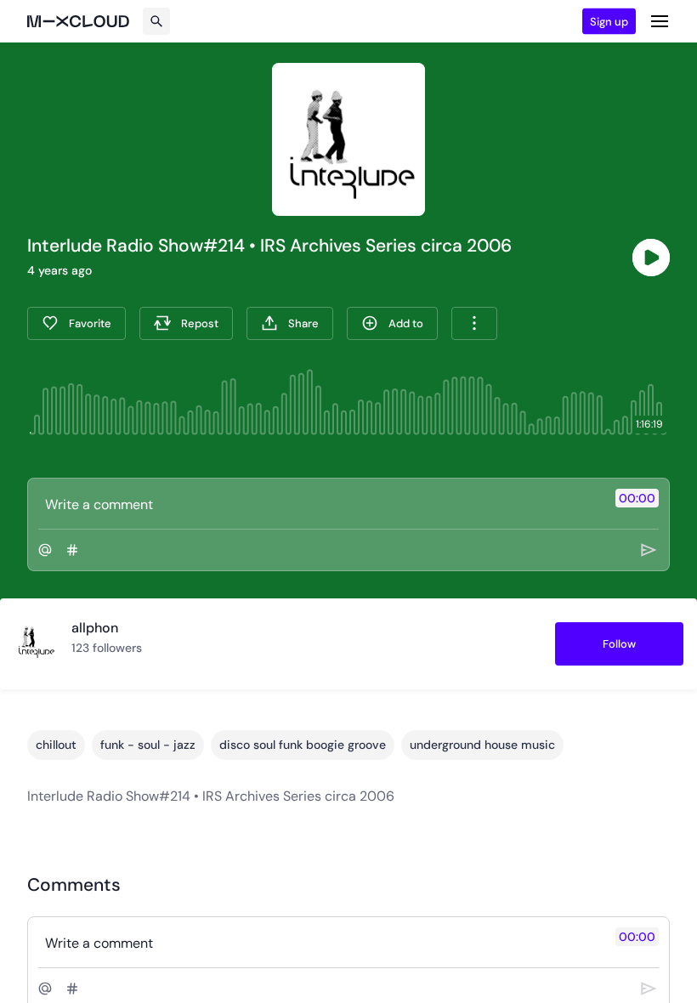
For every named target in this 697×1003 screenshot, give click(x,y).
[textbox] (320, 504)
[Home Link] (78, 21)
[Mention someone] (45, 550)
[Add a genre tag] (72, 550)
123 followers (106, 647)
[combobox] (474, 323)
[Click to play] (651, 257)
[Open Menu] (659, 21)
